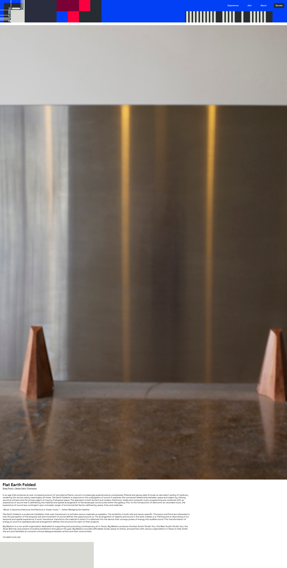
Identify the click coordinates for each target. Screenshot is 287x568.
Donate (279, 5)
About (264, 5)
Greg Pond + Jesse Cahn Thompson (20, 488)
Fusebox (12, 11)
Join (249, 5)
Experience (233, 5)
